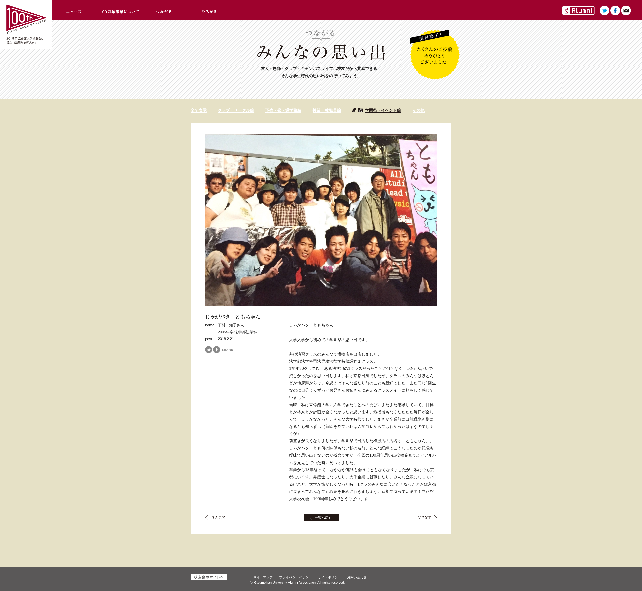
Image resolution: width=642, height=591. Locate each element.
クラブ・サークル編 (236, 110)
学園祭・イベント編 (383, 110)
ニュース (74, 10)
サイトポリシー (329, 577)
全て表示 (199, 110)
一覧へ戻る (323, 518)
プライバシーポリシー (295, 577)
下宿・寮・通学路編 (283, 110)
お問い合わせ (357, 577)
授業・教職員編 (327, 110)
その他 (419, 110)
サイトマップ (263, 577)
